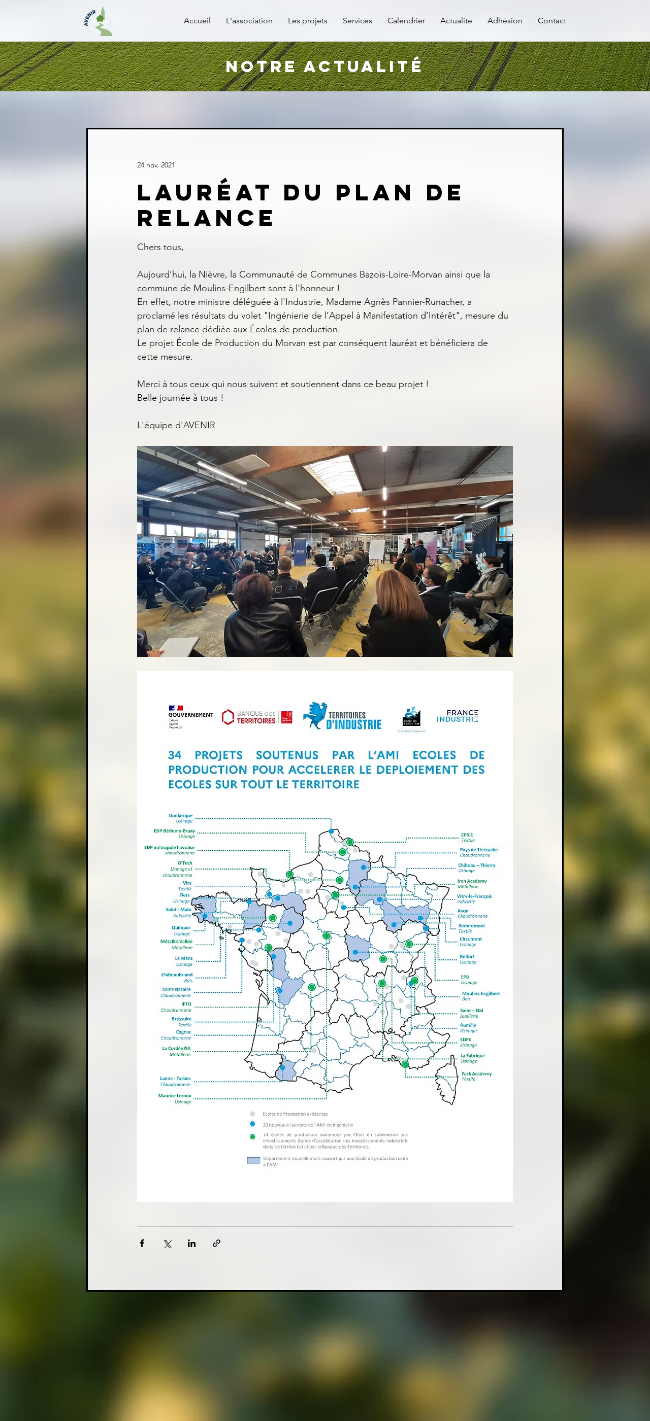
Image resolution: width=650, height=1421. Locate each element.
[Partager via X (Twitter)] (167, 1243)
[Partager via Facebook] (142, 1243)
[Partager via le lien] (216, 1243)
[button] (357, 21)
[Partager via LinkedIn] (192, 1243)
